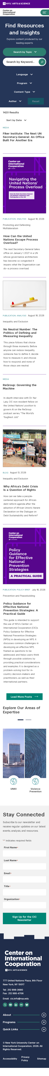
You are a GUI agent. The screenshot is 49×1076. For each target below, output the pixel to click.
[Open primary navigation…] (43, 12)
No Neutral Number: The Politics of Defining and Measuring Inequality (20, 333)
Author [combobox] (13, 101)
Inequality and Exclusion (15, 321)
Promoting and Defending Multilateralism (16, 227)
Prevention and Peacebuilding (19, 595)
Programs (9, 1022)
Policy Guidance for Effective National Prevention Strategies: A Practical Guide (20, 609)
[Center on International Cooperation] (12, 12)
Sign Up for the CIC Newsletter (24, 918)
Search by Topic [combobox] (22, 51)
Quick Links (10, 1029)
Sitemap (41, 1058)
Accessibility (10, 1058)
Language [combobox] (22, 74)
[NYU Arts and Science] (23, 3)
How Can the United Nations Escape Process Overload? (20, 239)
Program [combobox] (22, 83)
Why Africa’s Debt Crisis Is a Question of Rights (20, 488)
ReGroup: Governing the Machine (19, 386)
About (7, 1015)
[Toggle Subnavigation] (44, 1015)
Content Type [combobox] (22, 91)
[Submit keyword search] (42, 61)
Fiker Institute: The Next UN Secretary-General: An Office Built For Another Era (23, 137)
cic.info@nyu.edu (19, 998)
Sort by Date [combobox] (14, 120)
